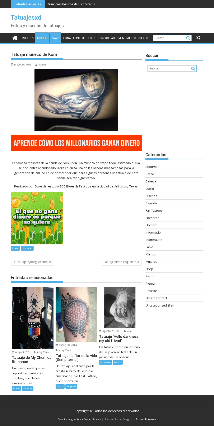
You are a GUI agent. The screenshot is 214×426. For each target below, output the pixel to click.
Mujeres (28, 38)
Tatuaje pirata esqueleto (119, 262)
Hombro (103, 38)
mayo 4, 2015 (23, 352)
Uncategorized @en (159, 305)
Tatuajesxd (26, 17)
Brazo (55, 38)
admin (42, 64)
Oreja (149, 269)
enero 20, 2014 (67, 345)
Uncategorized (156, 298)
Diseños (151, 196)
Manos (131, 38)
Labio (149, 247)
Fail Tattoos (154, 210)
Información (153, 232)
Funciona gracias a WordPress (79, 419)
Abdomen (117, 38)
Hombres (42, 38)
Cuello (143, 38)
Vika (129, 331)
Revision (151, 291)
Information (153, 240)
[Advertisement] (174, 114)
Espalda (79, 38)
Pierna (66, 38)
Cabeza (150, 181)
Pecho (91, 38)
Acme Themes (146, 419)
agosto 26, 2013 (111, 331)
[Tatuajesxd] (14, 37)
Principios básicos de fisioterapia (71, 4)
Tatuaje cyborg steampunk (34, 262)
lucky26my (42, 352)
